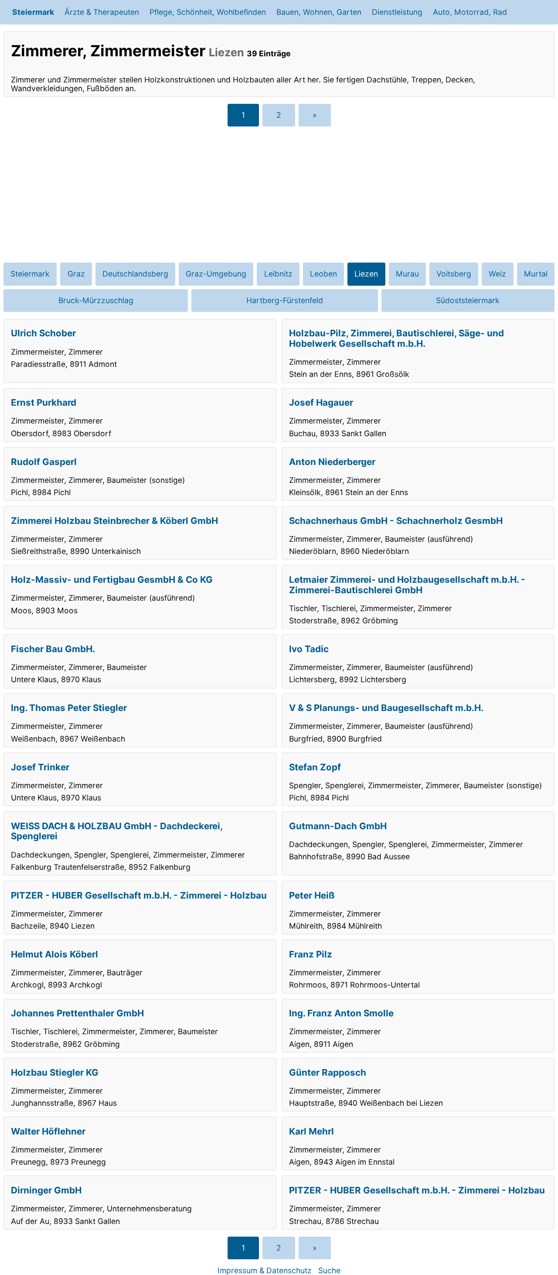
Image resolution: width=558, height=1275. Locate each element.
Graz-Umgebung (216, 273)
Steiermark (33, 12)
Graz (76, 273)
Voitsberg (453, 273)
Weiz (497, 273)
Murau (407, 273)
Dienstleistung (397, 12)
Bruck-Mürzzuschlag (95, 300)
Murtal (536, 273)
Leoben (323, 273)
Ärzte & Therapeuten (102, 12)
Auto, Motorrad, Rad (470, 12)
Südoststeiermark (468, 300)
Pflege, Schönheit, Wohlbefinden (208, 12)
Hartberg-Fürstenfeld (284, 300)
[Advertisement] (279, 194)
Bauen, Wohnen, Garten (318, 12)
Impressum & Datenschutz (265, 1270)
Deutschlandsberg (135, 273)
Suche (329, 1270)
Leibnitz (278, 273)
